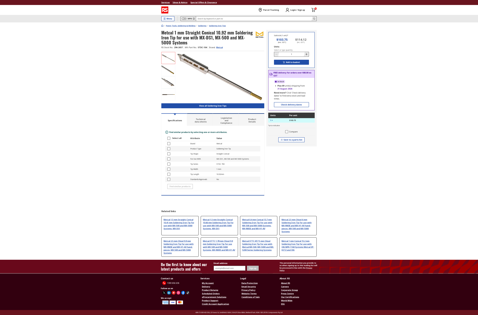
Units (276, 46)
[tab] (174, 119)
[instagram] (178, 293)
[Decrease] (276, 54)
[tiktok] (188, 293)
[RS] (164, 9)
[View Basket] (313, 10)
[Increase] (306, 54)
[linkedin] (169, 293)
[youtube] (174, 293)
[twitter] (164, 293)
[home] (162, 26)
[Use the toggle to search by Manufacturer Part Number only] (194, 19)
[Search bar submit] (313, 18)
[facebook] (183, 293)
